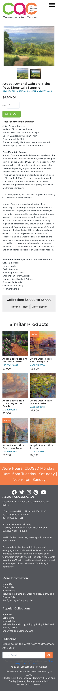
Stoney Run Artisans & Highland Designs (27, 91)
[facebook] (14, 492)
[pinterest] (35, 492)
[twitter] (21, 492)
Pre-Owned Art (10, 365)
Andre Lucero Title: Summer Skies (41, 402)
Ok (49, 655)
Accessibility (8, 590)
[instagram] (29, 492)
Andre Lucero (37, 365)
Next (25, 306)
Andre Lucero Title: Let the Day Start (41, 360)
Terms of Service (30, 663)
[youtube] (43, 492)
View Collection (39, 306)
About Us (7, 584)
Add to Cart (11, 114)
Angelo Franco (38, 451)
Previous (15, 306)
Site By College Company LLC (17, 600)
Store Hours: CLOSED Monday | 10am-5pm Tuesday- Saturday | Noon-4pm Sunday (29, 474)
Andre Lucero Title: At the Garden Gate (14, 360)
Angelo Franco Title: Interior (41, 447)
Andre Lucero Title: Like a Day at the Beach (13, 403)
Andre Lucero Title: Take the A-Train (13, 447)
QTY (4, 105)
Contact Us (8, 587)
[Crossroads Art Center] (19, 10)
